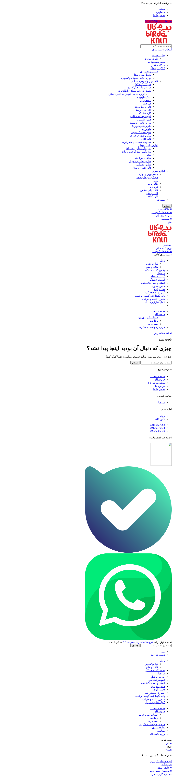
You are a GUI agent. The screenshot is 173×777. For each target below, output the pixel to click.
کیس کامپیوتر (143, 119)
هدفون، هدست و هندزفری (136, 142)
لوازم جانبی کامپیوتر (140, 122)
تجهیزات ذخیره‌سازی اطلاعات (134, 90)
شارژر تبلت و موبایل (140, 161)
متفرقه (161, 199)
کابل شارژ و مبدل (141, 167)
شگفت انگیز (158, 65)
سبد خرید (153, 323)
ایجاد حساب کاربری (161, 761)
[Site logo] (159, 42)
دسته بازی (145, 100)
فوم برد (154, 186)
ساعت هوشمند (143, 158)
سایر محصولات (156, 61)
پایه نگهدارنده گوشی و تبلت (136, 151)
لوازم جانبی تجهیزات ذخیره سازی (126, 93)
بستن (169, 743)
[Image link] (128, 551)
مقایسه (161, 730)
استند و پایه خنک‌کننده (139, 87)
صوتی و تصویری (149, 71)
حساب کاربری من (148, 317)
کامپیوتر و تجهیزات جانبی (144, 81)
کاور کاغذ (153, 196)
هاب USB (146, 138)
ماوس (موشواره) (141, 126)
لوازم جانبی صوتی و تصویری (135, 77)
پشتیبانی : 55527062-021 (158, 21)
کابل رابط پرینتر (142, 106)
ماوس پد (146, 129)
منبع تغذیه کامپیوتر (141, 132)
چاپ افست (158, 55)
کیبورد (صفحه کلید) (140, 116)
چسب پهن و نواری (148, 174)
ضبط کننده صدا (142, 74)
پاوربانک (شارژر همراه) (138, 148)
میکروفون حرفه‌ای (140, 135)
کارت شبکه (145, 113)
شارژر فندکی (144, 164)
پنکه (149, 154)
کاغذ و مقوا (152, 193)
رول (155, 180)
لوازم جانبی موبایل (148, 145)
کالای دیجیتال (157, 68)
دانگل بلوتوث (144, 97)
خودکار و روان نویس (146, 177)
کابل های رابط (143, 109)
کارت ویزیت (151, 58)
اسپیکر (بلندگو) (143, 84)
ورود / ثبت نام (157, 733)
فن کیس (146, 103)
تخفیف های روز (163, 333)
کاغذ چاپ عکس (149, 190)
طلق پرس (152, 183)
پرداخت (154, 320)
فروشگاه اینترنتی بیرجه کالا (138, 642)
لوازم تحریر (158, 170)
